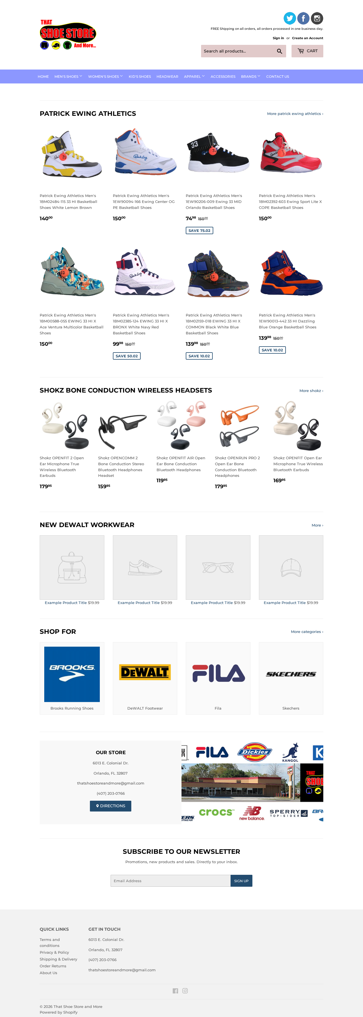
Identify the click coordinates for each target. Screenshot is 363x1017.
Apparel (193, 76)
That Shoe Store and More (78, 1006)
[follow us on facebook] (303, 19)
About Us (48, 972)
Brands (249, 76)
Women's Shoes (104, 76)
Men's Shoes (66, 76)
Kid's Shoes (140, 76)
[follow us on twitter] (290, 19)
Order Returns (53, 966)
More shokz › (311, 390)
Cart (312, 50)
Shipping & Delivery (58, 959)
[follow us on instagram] (317, 19)
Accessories (223, 76)
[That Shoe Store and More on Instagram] (185, 991)
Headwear (167, 76)
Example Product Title (66, 602)
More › (317, 525)
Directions (112, 805)
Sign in (278, 38)
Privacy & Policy (54, 952)
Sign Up (241, 881)
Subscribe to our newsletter (181, 851)
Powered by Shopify (58, 1012)
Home (43, 76)
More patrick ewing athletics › (295, 113)
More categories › (307, 631)
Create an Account (307, 38)
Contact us (277, 76)
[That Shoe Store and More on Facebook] (175, 991)
